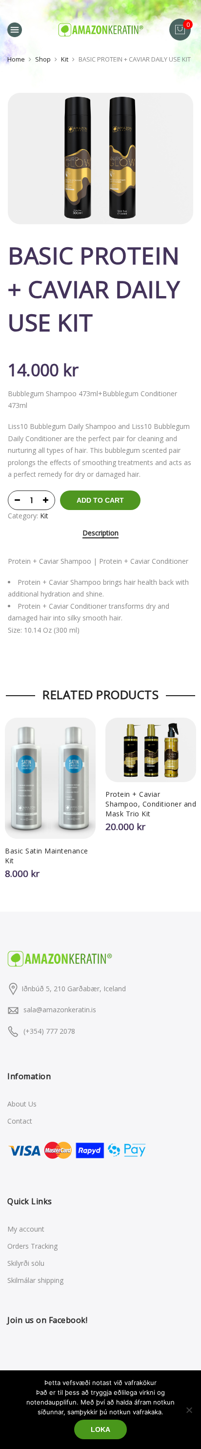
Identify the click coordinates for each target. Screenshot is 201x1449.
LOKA (100, 1429)
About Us (22, 1103)
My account (25, 1229)
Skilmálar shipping (35, 1280)
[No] (189, 1410)
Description (100, 533)
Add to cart (100, 500)
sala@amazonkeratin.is (59, 1009)
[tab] (100, 533)
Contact (19, 1121)
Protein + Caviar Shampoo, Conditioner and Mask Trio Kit (150, 803)
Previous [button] (16, 793)
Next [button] (184, 793)
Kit (64, 59)
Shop (43, 59)
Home (16, 59)
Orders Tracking (32, 1246)
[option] (100, 158)
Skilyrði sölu (25, 1263)
